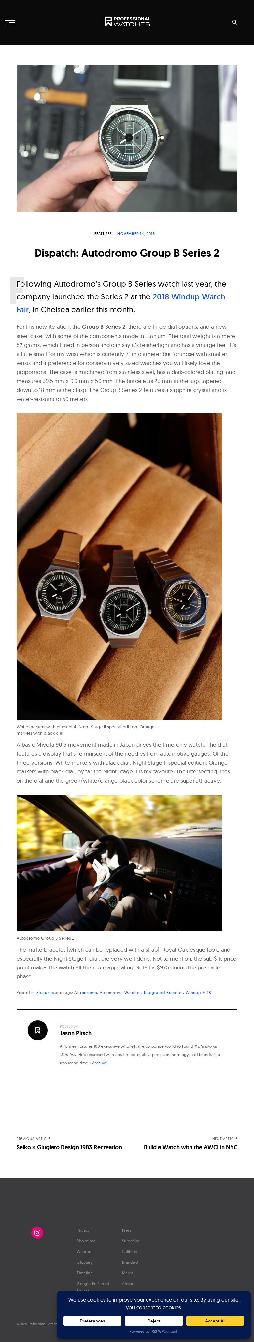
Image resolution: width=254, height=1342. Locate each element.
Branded (130, 1262)
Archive (99, 1062)
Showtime (86, 1240)
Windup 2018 (198, 992)
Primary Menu (11, 22)
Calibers (129, 1251)
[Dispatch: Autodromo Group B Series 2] (127, 138)
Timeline (85, 1272)
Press (127, 1230)
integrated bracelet (163, 992)
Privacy (83, 1230)
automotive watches (120, 992)
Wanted (84, 1251)
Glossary (84, 1262)
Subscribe (131, 1240)
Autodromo (85, 992)
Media (128, 1272)
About (128, 1283)
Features (103, 233)
